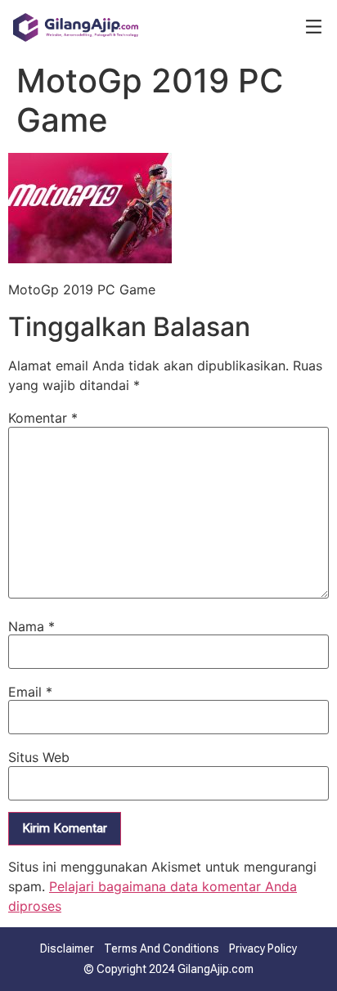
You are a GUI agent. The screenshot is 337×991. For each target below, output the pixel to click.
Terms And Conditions (161, 948)
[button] (313, 27)
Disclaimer (67, 948)
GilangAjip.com (215, 968)
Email (30, 691)
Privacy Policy (263, 948)
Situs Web (39, 757)
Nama (31, 626)
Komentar (43, 417)
